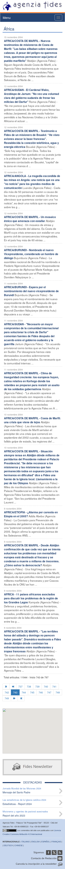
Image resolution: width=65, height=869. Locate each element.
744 (24, 692)
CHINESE (18, 845)
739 (37, 686)
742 (7, 692)
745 (32, 692)
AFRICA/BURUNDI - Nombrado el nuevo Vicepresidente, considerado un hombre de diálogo (31, 254)
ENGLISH (35, 842)
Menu (7, 17)
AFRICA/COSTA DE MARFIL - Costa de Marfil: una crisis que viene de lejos (32, 420)
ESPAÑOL (45, 842)
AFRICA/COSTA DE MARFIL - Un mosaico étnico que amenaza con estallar (30, 219)
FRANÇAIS (56, 842)
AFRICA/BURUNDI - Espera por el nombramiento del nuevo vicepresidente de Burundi (31, 291)
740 (46, 686)
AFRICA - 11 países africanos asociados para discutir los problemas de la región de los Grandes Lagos (31, 598)
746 (41, 692)
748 (58, 692)
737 (20, 686)
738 (29, 686)
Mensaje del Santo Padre (16, 792)
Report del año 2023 (14, 815)
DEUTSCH (8, 845)
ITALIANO (25, 842)
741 (54, 686)
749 (7, 698)
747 (49, 692)
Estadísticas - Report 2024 (17, 804)
